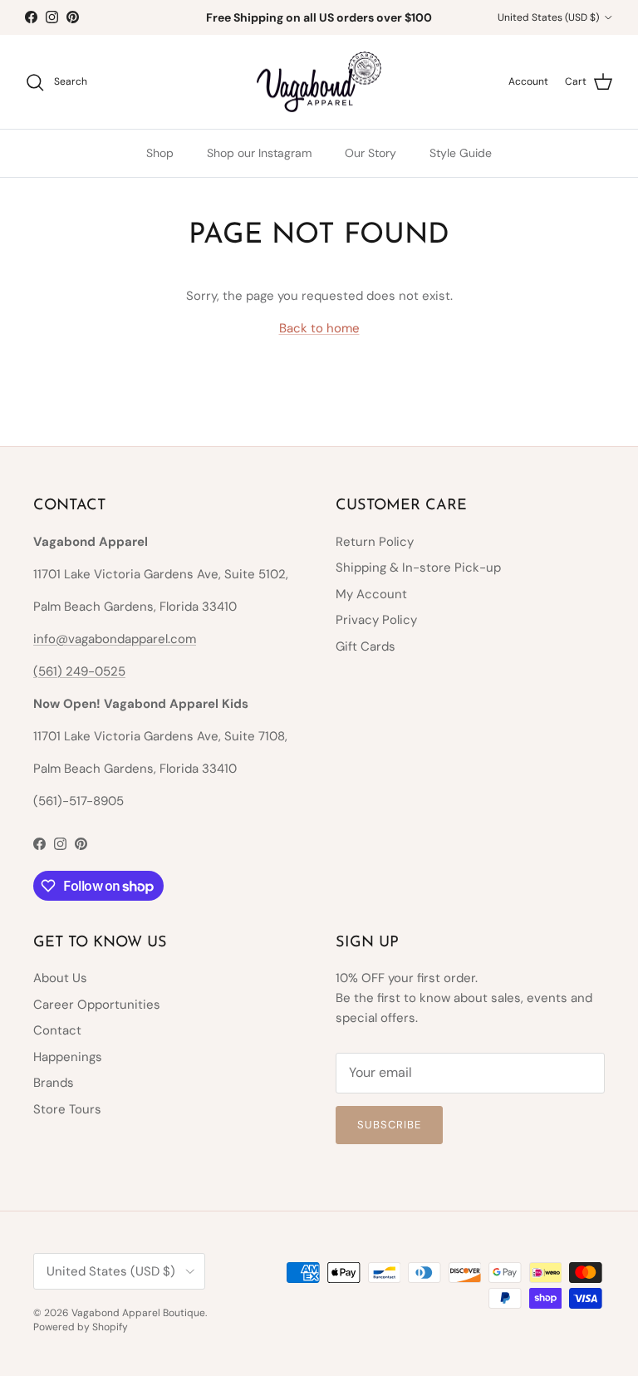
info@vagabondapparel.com (114, 639)
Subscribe (389, 1125)
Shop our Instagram (259, 152)
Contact (57, 1030)
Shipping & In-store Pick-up (418, 567)
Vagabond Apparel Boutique (138, 1312)
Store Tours (67, 1109)
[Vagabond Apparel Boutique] (319, 82)
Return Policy (375, 541)
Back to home (319, 328)
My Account (371, 594)
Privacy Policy (376, 620)
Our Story (370, 152)
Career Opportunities (96, 1004)
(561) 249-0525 (79, 671)
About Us (60, 978)
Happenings (67, 1057)
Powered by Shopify (80, 1327)
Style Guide (460, 152)
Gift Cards (365, 646)
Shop (160, 152)
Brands (53, 1082)
